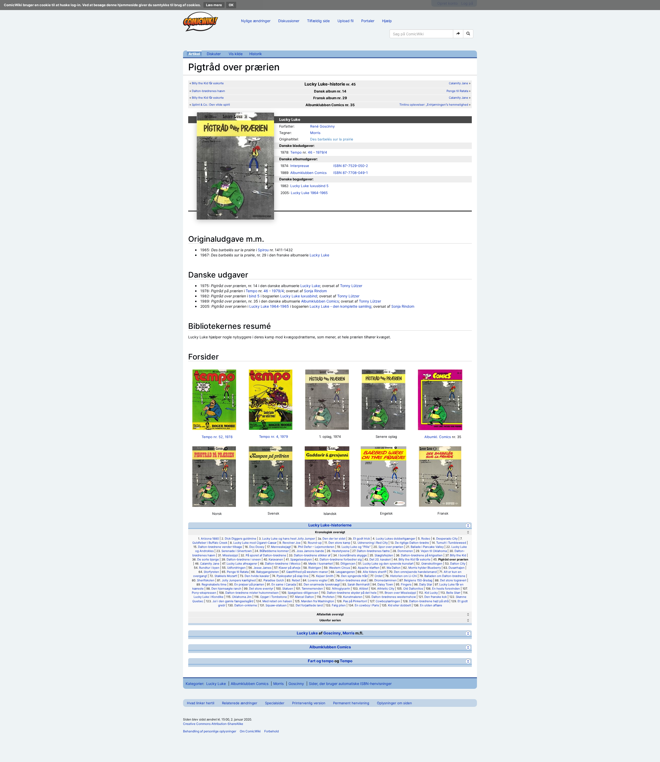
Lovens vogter (318, 580)
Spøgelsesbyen (301, 559)
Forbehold (271, 731)
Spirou (263, 250)
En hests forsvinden (446, 588)
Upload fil (345, 21)
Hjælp (387, 21)
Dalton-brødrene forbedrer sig (341, 559)
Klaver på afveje (290, 568)
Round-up (315, 543)
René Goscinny (322, 126)
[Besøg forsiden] (200, 21)
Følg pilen (339, 605)
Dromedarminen (385, 580)
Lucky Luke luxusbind (298, 296)
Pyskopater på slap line (293, 576)
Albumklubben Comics (308, 173)
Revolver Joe (292, 543)
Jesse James (262, 568)
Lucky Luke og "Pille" (356, 547)
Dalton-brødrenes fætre (373, 551)
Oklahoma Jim (242, 597)
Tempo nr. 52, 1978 (217, 437)
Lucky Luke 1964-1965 (309, 193)
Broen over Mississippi (400, 592)
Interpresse (299, 166)
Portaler (367, 21)
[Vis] (468, 614)
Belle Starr (453, 592)
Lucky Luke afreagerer (242, 563)
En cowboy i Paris (367, 605)
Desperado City (447, 538)
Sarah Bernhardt (359, 584)
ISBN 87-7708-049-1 (350, 173)
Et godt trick (361, 538)
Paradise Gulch (273, 580)
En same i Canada (283, 584)
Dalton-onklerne (245, 605)
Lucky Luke (319, 255)
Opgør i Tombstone (273, 597)
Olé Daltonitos (413, 588)
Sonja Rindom (315, 291)
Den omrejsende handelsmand (415, 572)
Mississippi (230, 555)
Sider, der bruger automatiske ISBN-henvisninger (350, 683)
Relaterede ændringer (239, 703)
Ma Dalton (394, 568)
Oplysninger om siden (394, 703)
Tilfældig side (318, 21)
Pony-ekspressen (204, 592)
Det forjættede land (309, 605)
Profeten (329, 597)
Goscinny (332, 633)
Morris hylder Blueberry (424, 568)
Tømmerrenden (312, 588)
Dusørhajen (457, 568)
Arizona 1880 (210, 538)
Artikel (194, 54)
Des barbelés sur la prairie (331, 139)
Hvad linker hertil (200, 703)
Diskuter (214, 54)
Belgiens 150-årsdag (418, 580)
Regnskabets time (214, 584)
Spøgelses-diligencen (303, 592)
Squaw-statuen (276, 605)
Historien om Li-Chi (403, 576)
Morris (315, 133)
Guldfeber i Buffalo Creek (209, 543)
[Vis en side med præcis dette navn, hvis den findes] (458, 33)
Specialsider (274, 703)
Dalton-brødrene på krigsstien (422, 555)
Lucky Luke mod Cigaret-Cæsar (255, 543)
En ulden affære (431, 605)
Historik (255, 54)
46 (310, 152)
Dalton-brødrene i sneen (244, 559)
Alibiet (363, 588)
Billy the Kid (458, 555)
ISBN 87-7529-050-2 (350, 166)
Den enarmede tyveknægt (322, 584)
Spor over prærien (390, 547)
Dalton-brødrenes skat (351, 580)
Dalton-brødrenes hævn (208, 91)
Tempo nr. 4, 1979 (273, 436)
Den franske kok (435, 597)
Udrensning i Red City (373, 543)
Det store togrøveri (453, 580)
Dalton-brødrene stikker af (312, 555)
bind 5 (254, 296)
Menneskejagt (281, 547)
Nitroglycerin (341, 588)
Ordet (379, 576)
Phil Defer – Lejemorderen (316, 547)
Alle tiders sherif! (374, 572)
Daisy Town (385, 584)
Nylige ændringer (255, 21)
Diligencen (348, 563)
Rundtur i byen (209, 568)
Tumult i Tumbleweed (451, 543)
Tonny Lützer (351, 285)
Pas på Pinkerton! (355, 601)
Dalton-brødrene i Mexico (283, 563)
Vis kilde (236, 54)
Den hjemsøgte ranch (226, 588)
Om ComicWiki (250, 731)
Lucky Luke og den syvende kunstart (388, 563)
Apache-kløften (369, 568)
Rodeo (425, 538)
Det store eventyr (261, 588)
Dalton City (457, 563)
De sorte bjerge (208, 559)
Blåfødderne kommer (274, 551)
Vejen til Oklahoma (434, 551)
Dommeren (405, 551)
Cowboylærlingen (388, 601)
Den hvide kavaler (257, 576)
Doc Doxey (256, 547)
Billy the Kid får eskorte (208, 83)
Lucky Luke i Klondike (209, 597)
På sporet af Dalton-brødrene (266, 555)
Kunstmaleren (352, 597)
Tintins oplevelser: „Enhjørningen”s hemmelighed (434, 104)
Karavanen (276, 559)
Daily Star (425, 584)
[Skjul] (468, 525)
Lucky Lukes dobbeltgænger (395, 538)
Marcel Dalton (304, 597)
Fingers (406, 584)
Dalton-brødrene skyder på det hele (352, 592)
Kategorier (194, 683)
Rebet (296, 580)
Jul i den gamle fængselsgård (232, 601)
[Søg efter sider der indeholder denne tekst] (468, 33)
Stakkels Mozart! (225, 576)
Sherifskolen (205, 580)
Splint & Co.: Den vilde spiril (211, 104)
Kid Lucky (431, 592)
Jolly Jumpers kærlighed (239, 580)
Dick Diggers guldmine (240, 538)
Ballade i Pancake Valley (427, 547)
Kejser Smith (325, 576)
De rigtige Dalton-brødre (412, 543)
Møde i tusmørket (320, 563)
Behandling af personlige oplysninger (209, 731)
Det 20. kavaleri (380, 559)
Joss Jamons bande (310, 551)
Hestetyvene (341, 551)
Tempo (296, 152)
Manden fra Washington (317, 601)
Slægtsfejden (384, 555)
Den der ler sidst (334, 538)
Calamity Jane (458, 83)
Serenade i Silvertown (236, 551)
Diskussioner (288, 21)
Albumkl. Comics (437, 437)
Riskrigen (314, 568)
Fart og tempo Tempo (330, 661)
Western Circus (339, 568)
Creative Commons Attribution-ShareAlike (213, 724)
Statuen (287, 588)
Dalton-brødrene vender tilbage (220, 547)
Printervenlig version (308, 703)
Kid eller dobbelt (399, 605)
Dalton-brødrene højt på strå (429, 601)
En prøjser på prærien (249, 584)
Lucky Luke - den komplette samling (340, 306)
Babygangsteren (267, 572)
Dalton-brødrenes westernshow (394, 597)
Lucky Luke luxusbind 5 (309, 186)
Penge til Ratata (457, 91)
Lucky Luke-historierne (330, 525)
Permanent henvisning (351, 703)
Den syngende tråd (354, 576)
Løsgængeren (345, 572)
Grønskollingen (431, 563)
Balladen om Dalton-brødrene (444, 576)
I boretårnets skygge (352, 555)
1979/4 (321, 152)
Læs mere (214, 5)
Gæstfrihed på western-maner (307, 572)
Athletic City (385, 588)
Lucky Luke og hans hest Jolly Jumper (288, 538)
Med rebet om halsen (277, 601)
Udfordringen (236, 568)
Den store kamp (339, 543)
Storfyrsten (211, 572)
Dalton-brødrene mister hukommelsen (252, 592)
